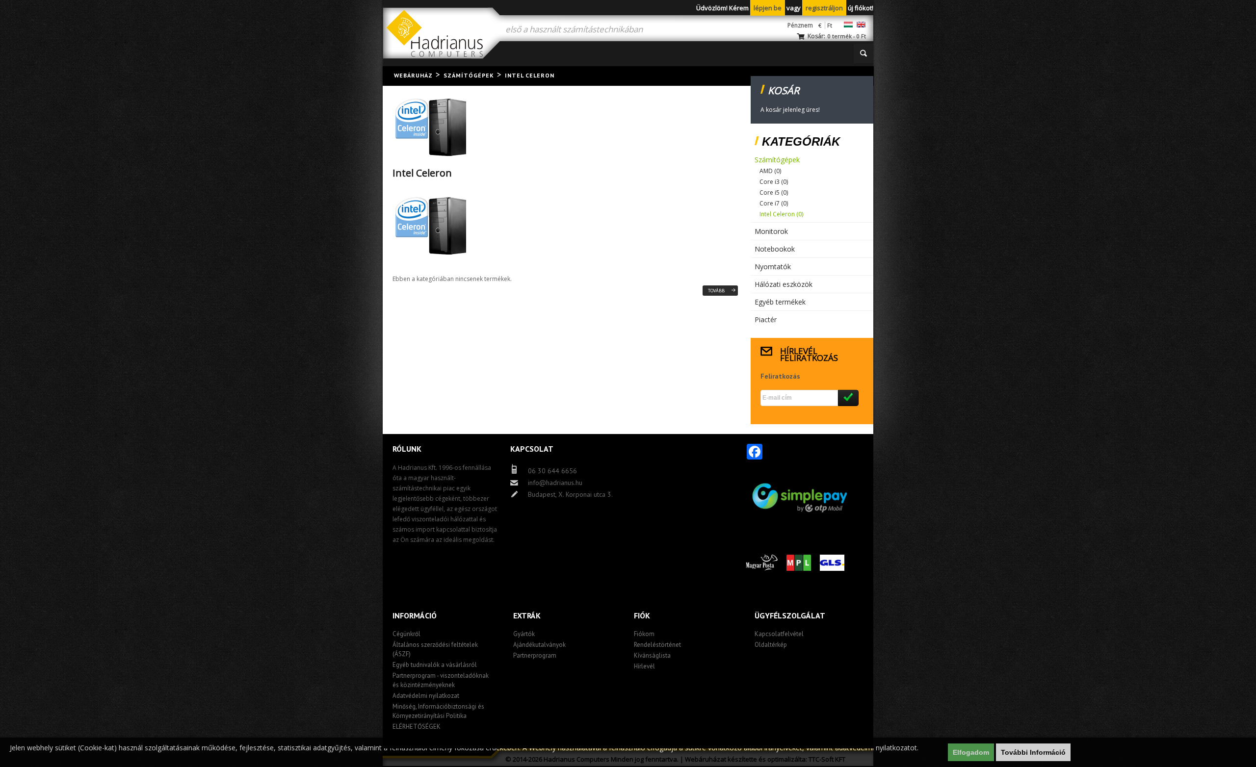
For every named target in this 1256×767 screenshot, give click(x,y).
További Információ (1033, 752)
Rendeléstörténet (657, 644)
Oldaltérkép (771, 644)
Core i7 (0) (773, 203)
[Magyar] (848, 24)
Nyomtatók (773, 266)
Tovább (716, 290)
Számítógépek (469, 75)
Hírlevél (644, 666)
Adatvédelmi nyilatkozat (425, 695)
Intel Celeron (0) (781, 214)
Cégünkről (406, 634)
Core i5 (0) (773, 192)
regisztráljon (824, 7)
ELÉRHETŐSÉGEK (416, 726)
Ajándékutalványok (539, 644)
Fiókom (644, 634)
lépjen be (768, 7)
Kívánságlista (652, 655)
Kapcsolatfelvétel (779, 634)
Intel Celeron (529, 75)
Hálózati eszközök (783, 284)
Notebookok (775, 249)
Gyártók (524, 634)
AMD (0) (770, 171)
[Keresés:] (863, 53)
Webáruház (413, 75)
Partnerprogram (534, 655)
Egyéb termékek (780, 302)
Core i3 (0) (773, 182)
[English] (861, 24)
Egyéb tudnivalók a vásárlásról (434, 665)
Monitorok (771, 231)
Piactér (766, 319)
